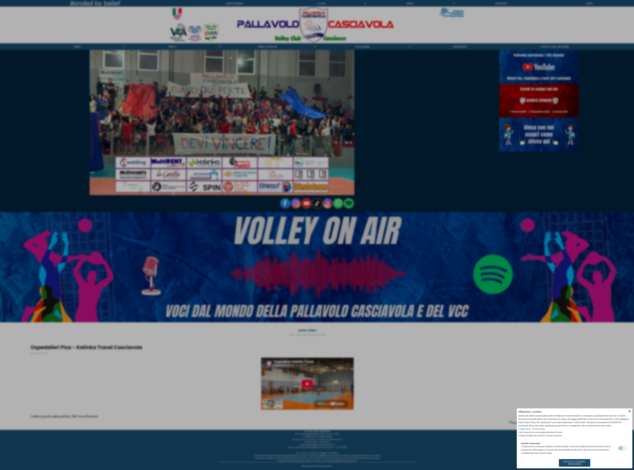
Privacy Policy (538, 429)
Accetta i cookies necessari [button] (575, 463)
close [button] (630, 411)
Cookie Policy (524, 429)
